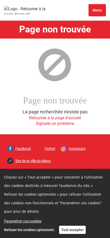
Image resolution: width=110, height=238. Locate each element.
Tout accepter (72, 230)
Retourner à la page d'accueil (55, 117)
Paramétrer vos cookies (22, 221)
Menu (97, 10)
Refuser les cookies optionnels (29, 230)
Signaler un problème (55, 123)
